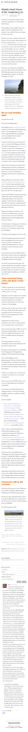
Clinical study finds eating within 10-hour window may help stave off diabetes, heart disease (13, 416)
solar (11, 536)
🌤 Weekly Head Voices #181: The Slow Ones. (11, 550)
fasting (3, 534)
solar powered (22, 146)
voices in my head (10, 2)
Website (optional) (6, 576)
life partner (19, 534)
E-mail (3, 572)
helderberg (12, 534)
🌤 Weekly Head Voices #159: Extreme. (16, 548)
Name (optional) (5, 567)
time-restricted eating (17, 536)
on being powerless (19, 127)
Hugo (12, 727)
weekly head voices (15, 15)
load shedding (5, 536)
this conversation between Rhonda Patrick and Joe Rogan (12, 437)
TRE (3, 537)
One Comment (13, 16)
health (7, 534)
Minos (20, 727)
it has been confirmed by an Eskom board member (13, 182)
